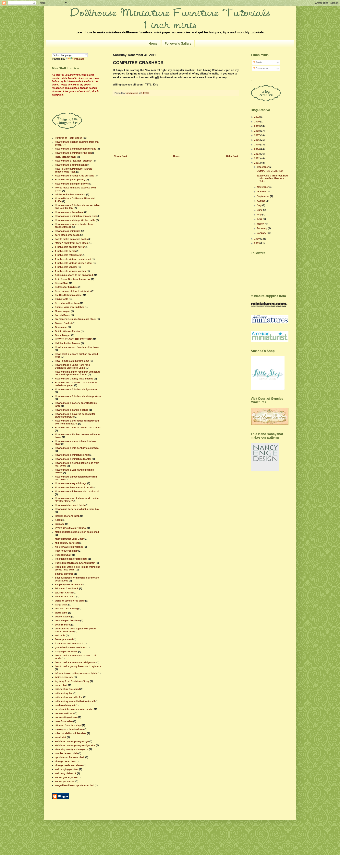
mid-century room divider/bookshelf (75, 701)
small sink (60, 737)
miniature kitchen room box (70, 194)
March (261, 223)
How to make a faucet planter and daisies (78, 427)
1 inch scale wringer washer (70, 271)
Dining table (61, 299)
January (262, 233)
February (262, 228)
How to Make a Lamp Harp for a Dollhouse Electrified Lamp (72, 366)
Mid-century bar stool (67, 543)
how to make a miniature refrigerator (75, 662)
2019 (257, 126)
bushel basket (63, 616)
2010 (257, 238)
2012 (257, 158)
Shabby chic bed (64, 573)
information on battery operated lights (76, 673)
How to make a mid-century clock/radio (77, 448)
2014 (257, 149)
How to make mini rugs (67, 231)
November (263, 187)
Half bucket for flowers (67, 343)
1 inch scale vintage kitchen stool (73, 263)
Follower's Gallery (178, 43)
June (260, 210)
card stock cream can (67, 235)
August (261, 200)
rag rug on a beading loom (69, 729)
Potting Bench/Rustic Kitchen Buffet (75, 563)
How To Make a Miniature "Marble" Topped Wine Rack (74, 170)
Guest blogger (63, 335)
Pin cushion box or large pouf (71, 558)
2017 (257, 135)
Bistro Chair (61, 283)
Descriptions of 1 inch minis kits (73, 291)
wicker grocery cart (66, 777)
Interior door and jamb (67, 516)
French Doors (62, 315)
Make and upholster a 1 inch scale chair (77, 532)
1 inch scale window (66, 267)
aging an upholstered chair (70, 600)
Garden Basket (63, 323)
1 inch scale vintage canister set (73, 259)
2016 (257, 140)
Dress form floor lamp (67, 303)
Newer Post (120, 156)
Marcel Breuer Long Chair (69, 538)
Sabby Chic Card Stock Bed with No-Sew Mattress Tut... (272, 178)
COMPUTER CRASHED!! (270, 171)
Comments (261, 68)
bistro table (61, 612)
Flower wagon (62, 311)
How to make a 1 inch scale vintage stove (78, 396)
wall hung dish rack (65, 773)
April (260, 219)
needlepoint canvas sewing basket (74, 709)
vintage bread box (65, 761)
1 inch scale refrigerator (68, 255)
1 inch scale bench (65, 251)
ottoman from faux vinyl (68, 725)
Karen (58, 520)
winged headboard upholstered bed (74, 785)
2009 (257, 243)
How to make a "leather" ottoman (73, 160)
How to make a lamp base (69, 212)
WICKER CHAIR (64, 592)
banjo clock (61, 604)
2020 (257, 121)
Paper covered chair (66, 550)
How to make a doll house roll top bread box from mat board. (77, 422)
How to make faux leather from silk (74, 487)
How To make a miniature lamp (72, 361)
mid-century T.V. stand (67, 689)
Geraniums (61, 327)
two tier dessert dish (66, 753)
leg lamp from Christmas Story (72, 681)
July (259, 205)
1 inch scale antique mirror (70, 247)
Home (153, 43)
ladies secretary (64, 677)
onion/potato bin (64, 721)
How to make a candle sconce (71, 410)
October (262, 191)
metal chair (61, 685)
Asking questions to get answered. (74, 275)
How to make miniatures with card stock (77, 491)
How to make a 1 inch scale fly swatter (76, 389)
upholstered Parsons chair (70, 757)
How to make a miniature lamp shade (75, 148)
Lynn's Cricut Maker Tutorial (70, 528)
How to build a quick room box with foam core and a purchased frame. (77, 373)
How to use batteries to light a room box (77, 509)
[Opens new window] (60, 798)
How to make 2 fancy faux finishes (74, 378)
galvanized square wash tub (70, 647)
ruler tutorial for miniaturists (70, 733)
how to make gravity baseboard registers (78, 666)
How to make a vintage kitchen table (75, 220)
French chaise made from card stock (75, 319)
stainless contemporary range (72, 741)
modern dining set (65, 705)
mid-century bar (64, 693)
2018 (257, 130)
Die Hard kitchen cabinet (68, 295)
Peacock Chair (63, 555)
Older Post (232, 156)
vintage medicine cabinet (69, 765)
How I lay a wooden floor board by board (77, 347)
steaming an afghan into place (71, 749)
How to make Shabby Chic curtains (74, 175)
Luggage (60, 524)
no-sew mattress (64, 713)
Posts (258, 62)
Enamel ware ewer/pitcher (69, 307)
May (259, 214)
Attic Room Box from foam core (73, 279)
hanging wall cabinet (66, 651)
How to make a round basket (71, 164)
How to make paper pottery (70, 179)
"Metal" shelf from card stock (71, 243)
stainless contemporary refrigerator (75, 745)
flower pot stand (64, 639)
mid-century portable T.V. (69, 697)
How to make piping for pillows (72, 183)
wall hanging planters (67, 769)
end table (60, 635)
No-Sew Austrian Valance (69, 547)
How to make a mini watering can (73, 153)
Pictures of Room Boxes (68, 138)
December (263, 167)
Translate (79, 59)
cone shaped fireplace (67, 620)
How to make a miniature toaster (73, 459)
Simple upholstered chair (69, 584)
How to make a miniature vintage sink (76, 216)
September (263, 196)
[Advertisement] (175, 125)
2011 (257, 163)
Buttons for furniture (66, 287)
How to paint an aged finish (70, 505)
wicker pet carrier (65, 781)
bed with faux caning (66, 608)
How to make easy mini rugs (71, 483)
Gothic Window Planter (67, 331)
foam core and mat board (69, 643)
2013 (257, 153)
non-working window (66, 717)
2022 (257, 117)
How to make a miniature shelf (72, 455)
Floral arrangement (65, 156)
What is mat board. (65, 596)
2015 (257, 144)
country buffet (63, 624)
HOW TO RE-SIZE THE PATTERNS (73, 339)
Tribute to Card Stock (67, 588)
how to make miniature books (71, 239)
